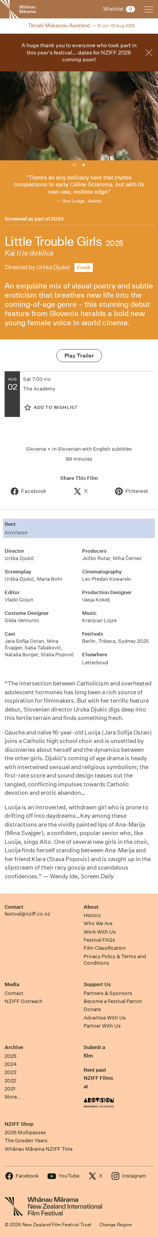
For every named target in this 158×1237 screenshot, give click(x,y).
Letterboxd (95, 662)
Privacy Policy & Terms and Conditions (115, 959)
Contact (14, 907)
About (91, 907)
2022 (10, 1080)
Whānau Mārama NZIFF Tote (38, 1149)
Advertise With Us (105, 1018)
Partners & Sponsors (108, 993)
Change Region (115, 1224)
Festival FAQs (99, 940)
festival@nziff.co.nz (27, 914)
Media (12, 984)
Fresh (84, 267)
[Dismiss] (149, 52)
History (92, 915)
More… (12, 1097)
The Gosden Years (26, 1140)
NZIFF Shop (19, 1124)
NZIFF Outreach (24, 1001)
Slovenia (36, 449)
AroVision (16, 532)
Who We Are (98, 923)
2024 (11, 1064)
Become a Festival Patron (113, 1001)
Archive (14, 1047)
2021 (10, 1088)
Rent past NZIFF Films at (98, 1078)
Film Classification (105, 948)
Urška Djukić (53, 267)
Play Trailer (79, 355)
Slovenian (69, 449)
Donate (92, 1009)
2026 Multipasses (25, 1132)
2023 (10, 1072)
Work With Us (100, 932)
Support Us (97, 984)
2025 (57, 219)
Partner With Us (102, 1026)
